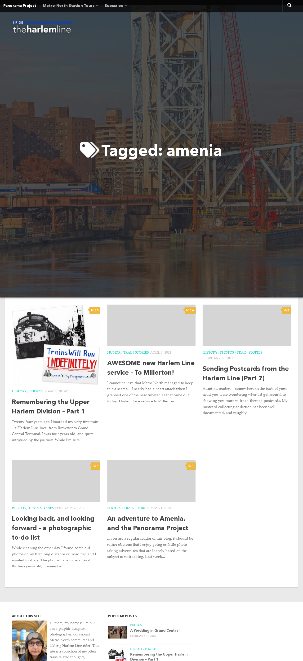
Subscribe (114, 6)
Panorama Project (19, 6)
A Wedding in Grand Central (154, 631)
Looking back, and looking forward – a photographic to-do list (53, 528)
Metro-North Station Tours (68, 6)
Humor (113, 353)
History (19, 391)
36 (96, 310)
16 (192, 310)
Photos (36, 391)
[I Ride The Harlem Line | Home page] (42, 28)
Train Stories (136, 353)
